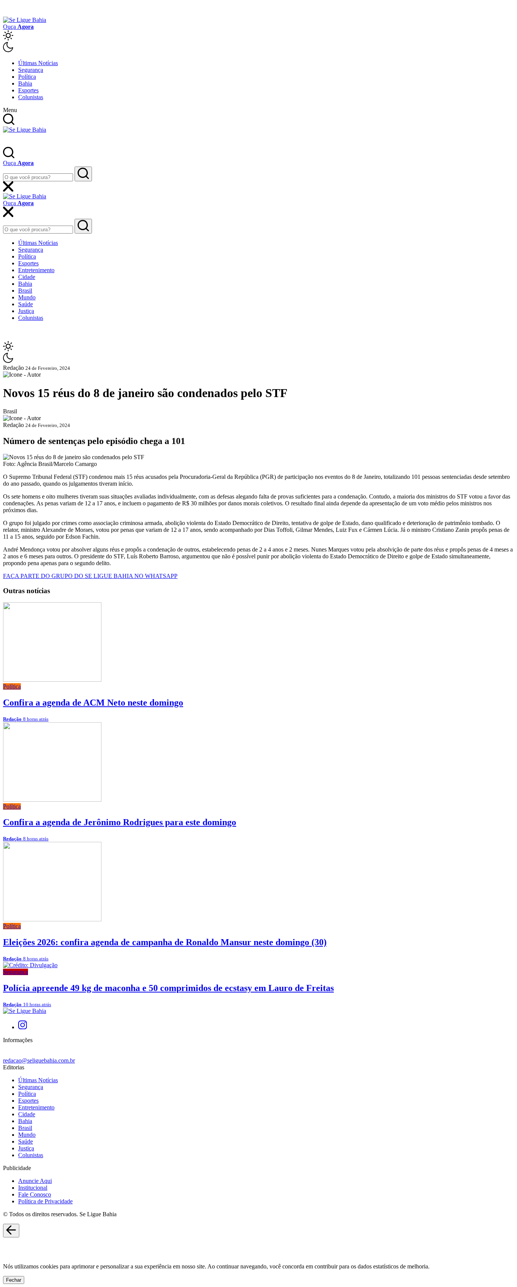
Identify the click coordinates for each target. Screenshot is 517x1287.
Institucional (32, 1187)
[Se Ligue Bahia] (24, 20)
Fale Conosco (34, 1194)
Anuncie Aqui (35, 1181)
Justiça (26, 311)
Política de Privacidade (45, 1201)
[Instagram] (22, 1027)
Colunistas (30, 97)
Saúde (25, 304)
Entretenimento (36, 270)
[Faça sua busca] (83, 174)
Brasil (25, 290)
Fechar (13, 1280)
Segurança (30, 70)
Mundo (27, 297)
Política (27, 76)
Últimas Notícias (38, 63)
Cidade (26, 277)
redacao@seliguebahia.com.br (39, 1060)
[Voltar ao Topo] (11, 1230)
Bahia (25, 83)
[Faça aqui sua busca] (83, 226)
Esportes (28, 90)
